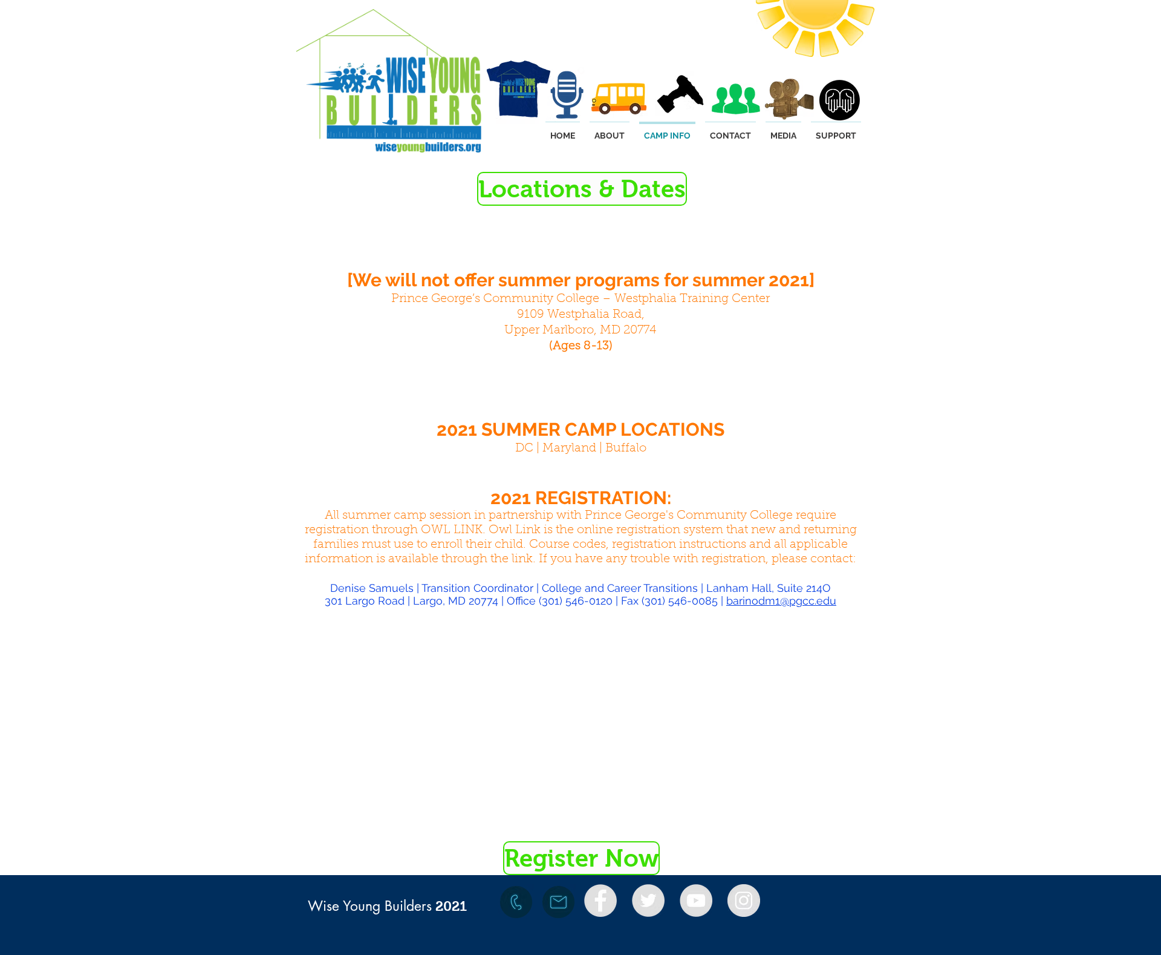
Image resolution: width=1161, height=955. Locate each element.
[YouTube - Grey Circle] (696, 900)
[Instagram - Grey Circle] (743, 900)
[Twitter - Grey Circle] (648, 900)
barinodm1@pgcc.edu (781, 600)
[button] (580, 189)
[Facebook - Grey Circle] (600, 900)
